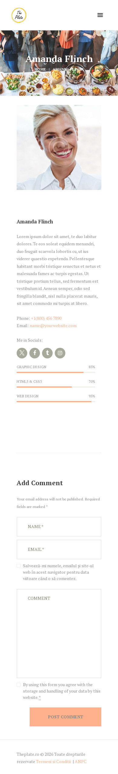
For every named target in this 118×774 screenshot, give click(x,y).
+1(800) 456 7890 (46, 318)
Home (40, 69)
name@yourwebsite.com (53, 325)
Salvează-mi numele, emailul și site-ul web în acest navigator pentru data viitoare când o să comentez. (58, 572)
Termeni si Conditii (53, 761)
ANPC (81, 761)
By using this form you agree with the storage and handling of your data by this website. (61, 691)
